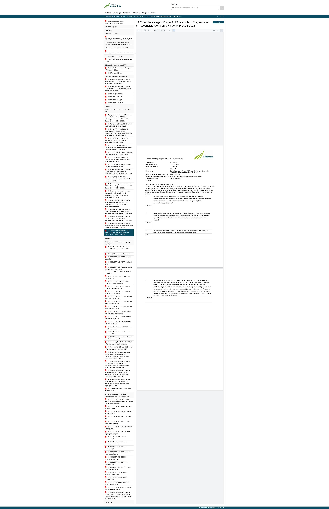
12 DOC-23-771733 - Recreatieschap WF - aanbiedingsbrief (118, 317)
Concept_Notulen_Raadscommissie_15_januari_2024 (119, 53)
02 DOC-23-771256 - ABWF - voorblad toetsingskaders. (118, 412)
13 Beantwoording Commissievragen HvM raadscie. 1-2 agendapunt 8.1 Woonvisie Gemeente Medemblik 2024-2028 (119, 225)
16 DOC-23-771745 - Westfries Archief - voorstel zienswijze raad (118, 338)
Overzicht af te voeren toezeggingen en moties (118, 60)
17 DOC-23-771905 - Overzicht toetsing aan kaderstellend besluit (118, 488)
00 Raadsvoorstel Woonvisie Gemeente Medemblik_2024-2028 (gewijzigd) (118, 125)
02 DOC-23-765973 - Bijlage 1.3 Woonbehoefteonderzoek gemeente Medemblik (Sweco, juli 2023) (116, 140)
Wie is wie (136, 13)
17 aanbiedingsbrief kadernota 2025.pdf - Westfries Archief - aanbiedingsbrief (118, 343)
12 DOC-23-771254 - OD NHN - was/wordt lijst (116, 463)
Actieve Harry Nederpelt (115, 94)
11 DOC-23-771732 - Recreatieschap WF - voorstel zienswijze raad (118, 312)
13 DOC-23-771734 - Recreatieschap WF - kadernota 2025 (118, 323)
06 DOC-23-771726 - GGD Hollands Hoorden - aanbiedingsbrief (117, 287)
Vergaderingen (117, 13)
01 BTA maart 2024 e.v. (115, 73)
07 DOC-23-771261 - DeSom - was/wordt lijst (115, 438)
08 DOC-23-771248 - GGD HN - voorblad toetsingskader (116, 443)
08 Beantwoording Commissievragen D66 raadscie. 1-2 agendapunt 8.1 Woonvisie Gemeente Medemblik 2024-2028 (118, 186)
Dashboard (107, 13)
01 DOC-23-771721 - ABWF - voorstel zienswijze (118, 258)
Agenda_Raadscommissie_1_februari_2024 (118, 38)
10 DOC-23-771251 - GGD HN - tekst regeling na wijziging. (117, 453)
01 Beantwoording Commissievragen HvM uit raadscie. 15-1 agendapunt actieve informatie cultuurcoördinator (118, 81)
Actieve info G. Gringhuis (115, 102)
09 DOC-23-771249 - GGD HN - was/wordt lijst (116, 448)
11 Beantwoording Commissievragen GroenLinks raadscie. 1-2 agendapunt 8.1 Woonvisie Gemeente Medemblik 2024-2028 (118, 211)
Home (115, 16)
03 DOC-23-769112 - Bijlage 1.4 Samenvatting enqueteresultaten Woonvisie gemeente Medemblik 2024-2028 (118, 147)
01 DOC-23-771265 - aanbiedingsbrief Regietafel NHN (118, 407)
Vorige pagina (219, 22)
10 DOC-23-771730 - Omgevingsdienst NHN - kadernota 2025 (118, 307)
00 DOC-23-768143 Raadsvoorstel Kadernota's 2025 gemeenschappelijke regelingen (117, 249)
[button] (222, 8)
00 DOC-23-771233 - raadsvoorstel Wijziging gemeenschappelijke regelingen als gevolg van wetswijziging (119, 401)
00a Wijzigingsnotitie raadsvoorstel (118, 254)
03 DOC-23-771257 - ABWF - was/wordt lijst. (118, 417)
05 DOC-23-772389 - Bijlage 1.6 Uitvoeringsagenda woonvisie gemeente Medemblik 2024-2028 (117, 159)
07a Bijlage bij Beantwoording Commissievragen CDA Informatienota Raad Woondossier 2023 (118, 179)
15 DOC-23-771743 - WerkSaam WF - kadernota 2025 (118, 333)
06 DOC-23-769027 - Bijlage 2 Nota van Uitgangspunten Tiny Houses (118, 165)
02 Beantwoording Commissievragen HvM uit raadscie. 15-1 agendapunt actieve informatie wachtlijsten (118, 89)
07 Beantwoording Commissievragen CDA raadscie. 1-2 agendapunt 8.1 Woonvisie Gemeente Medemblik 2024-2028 (118, 172)
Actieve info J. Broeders (115, 96)
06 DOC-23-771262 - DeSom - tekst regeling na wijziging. (117, 433)
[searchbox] (195, 8)
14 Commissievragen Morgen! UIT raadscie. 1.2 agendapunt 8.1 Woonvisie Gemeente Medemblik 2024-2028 (117, 233)
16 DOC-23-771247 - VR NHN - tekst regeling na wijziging (117, 483)
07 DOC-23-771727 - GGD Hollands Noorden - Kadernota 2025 (117, 292)
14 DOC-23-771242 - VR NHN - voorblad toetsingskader (116, 473)
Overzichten (127, 13)
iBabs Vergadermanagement (205, 507)
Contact (153, 13)
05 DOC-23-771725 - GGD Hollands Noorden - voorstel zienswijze (117, 282)
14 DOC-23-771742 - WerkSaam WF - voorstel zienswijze (118, 328)
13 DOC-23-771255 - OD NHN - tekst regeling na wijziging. (117, 468)
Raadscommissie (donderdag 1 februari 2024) (137, 16)
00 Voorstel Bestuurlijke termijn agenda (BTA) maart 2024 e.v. (118, 69)
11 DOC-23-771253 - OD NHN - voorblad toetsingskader (116, 458)
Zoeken (173, 4)
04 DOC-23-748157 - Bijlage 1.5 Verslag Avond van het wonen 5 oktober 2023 (119, 153)
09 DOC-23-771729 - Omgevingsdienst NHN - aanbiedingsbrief (118, 302)
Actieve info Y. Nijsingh (115, 99)
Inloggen (220, 507)
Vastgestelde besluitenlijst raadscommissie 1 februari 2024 (114, 22)
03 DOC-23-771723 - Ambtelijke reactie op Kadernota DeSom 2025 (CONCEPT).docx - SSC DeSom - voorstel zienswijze (118, 270)
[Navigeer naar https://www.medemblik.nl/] (112, 6)
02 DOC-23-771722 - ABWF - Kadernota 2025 (118, 263)
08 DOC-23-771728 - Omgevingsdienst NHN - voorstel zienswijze (118, 297)
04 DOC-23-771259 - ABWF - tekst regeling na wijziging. (117, 422)
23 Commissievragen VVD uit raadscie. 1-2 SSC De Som (118, 390)
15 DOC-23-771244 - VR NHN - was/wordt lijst (116, 478)
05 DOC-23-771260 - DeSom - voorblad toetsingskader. (118, 427)
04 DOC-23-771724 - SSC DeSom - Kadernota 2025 (117, 277)
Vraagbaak (145, 13)
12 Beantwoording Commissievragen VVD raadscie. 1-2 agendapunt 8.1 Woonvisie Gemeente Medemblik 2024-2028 (118, 218)
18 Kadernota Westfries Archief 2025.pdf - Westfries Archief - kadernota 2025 (118, 348)
